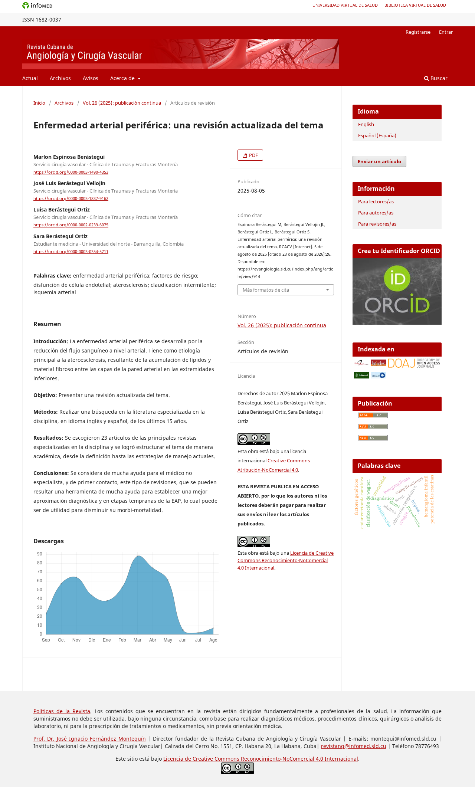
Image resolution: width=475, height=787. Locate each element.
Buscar (438, 78)
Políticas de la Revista (61, 711)
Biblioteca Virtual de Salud (415, 5)
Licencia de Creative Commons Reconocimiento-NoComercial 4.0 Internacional (286, 560)
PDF (253, 155)
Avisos (90, 78)
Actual (30, 78)
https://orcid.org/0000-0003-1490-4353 (70, 172)
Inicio (39, 102)
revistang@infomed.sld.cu (353, 746)
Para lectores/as (376, 201)
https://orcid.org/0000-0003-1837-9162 (70, 198)
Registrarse (418, 32)
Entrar (446, 32)
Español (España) (377, 135)
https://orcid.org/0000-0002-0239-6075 (70, 225)
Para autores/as (375, 212)
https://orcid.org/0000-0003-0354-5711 (70, 251)
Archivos (60, 78)
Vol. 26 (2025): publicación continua (122, 102)
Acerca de (123, 78)
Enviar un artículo (379, 161)
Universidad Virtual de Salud (345, 5)
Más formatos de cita (266, 289)
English (366, 124)
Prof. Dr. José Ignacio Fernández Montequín (89, 738)
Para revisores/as (377, 223)
